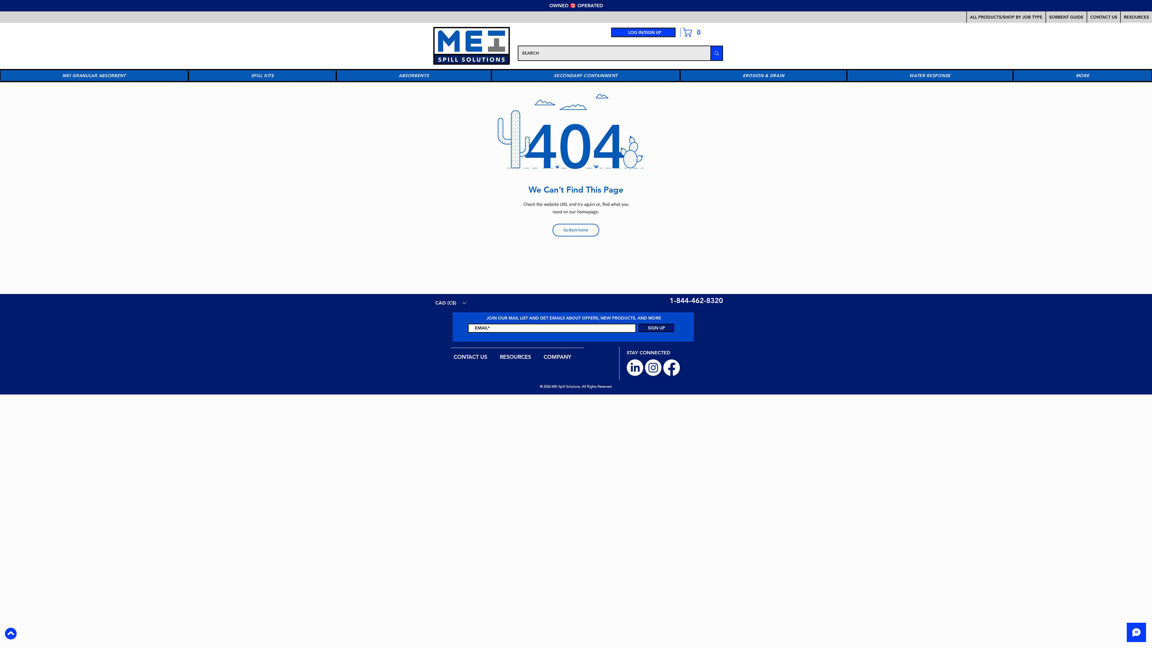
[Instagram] (653, 367)
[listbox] (450, 303)
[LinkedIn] (635, 367)
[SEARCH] (716, 53)
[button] (1066, 17)
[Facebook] (671, 367)
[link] (694, 32)
